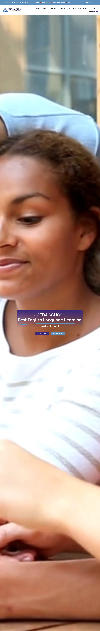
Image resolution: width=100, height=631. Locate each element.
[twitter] (84, 2)
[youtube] (87, 2)
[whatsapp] (89, 2)
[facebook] (81, 2)
